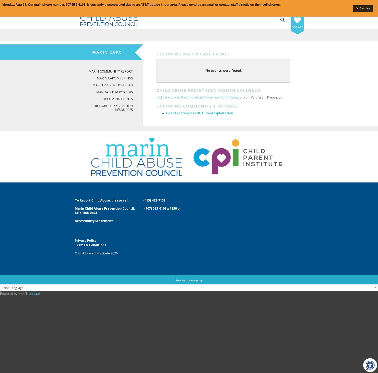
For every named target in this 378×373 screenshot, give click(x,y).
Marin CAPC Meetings (115, 78)
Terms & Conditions (90, 245)
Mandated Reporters (114, 92)
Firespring (196, 280)
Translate (32, 293)
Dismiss (364, 8)
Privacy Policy (85, 240)
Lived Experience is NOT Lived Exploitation (199, 113)
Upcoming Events (118, 99)
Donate (297, 27)
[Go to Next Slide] (297, 157)
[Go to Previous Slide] (81, 157)
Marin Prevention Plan (113, 85)
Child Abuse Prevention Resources (112, 108)
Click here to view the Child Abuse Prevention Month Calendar (200, 97)
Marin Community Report (111, 71)
